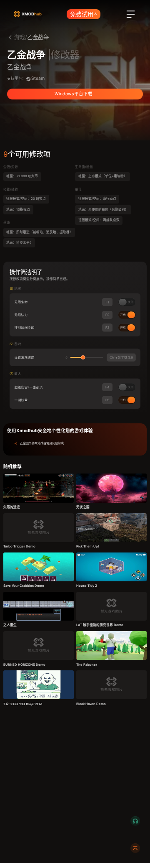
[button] (74, 443)
